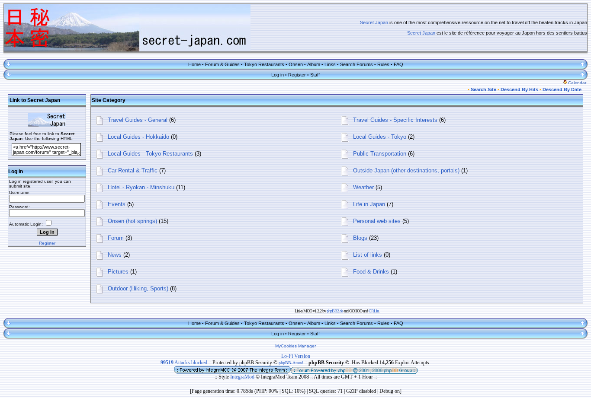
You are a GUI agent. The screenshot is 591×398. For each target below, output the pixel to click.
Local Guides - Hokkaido (138, 137)
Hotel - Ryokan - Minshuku (141, 187)
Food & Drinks (371, 271)
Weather (363, 187)
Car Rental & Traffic (132, 170)
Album (313, 64)
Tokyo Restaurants (264, 64)
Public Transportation (379, 153)
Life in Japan (369, 204)
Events (116, 204)
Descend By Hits (519, 89)
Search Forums (356, 64)
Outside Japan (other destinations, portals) (406, 170)
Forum (116, 238)
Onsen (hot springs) (132, 221)
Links (330, 64)
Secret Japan (374, 22)
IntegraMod (243, 377)
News (115, 255)
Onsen (296, 64)
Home (194, 64)
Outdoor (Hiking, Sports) (138, 288)
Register (297, 74)
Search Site (483, 89)
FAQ (398, 64)
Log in (277, 74)
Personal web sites (377, 221)
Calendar (577, 82)
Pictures (118, 271)
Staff (315, 74)
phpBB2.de (335, 311)
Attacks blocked (184, 363)
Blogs (360, 238)
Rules (383, 64)
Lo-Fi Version (295, 356)
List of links (367, 255)
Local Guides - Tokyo (379, 137)
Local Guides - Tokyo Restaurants (150, 153)
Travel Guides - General (137, 120)
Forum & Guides (222, 64)
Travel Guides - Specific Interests (395, 120)
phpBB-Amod (291, 362)
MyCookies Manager (295, 346)
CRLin (374, 311)
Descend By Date (562, 89)
